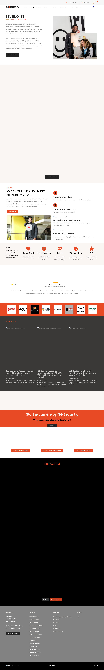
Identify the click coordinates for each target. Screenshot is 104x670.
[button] (12, 55)
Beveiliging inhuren (35, 7)
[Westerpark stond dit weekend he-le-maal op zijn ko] (75, 497)
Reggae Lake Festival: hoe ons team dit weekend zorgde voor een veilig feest (20, 373)
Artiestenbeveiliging (34, 643)
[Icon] (66, 2)
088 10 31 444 (87, 2)
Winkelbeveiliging (34, 619)
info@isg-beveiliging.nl (73, 2)
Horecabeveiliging (34, 631)
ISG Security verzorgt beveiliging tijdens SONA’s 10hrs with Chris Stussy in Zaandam (49, 374)
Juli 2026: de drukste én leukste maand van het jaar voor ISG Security (82, 373)
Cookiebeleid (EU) (58, 631)
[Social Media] (95, 1)
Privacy (55, 625)
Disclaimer (56, 622)
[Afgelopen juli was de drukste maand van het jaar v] (44, 522)
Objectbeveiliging (34, 616)
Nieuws (71, 7)
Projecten (54, 7)
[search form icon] (97, 7)
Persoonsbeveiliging (34, 652)
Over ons (79, 7)
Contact (86, 7)
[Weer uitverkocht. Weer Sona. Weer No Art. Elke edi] (91, 500)
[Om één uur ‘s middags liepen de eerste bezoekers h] (28, 509)
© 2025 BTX (52, 666)
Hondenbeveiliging (34, 649)
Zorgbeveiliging (33, 640)
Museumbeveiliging (34, 637)
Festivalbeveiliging (34, 628)
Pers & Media (56, 628)
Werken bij (63, 7)
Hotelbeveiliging (33, 622)
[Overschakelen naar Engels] (93, 7)
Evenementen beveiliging (36, 625)
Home (25, 7)
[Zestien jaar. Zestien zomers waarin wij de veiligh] (59, 533)
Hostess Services (34, 655)
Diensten (46, 7)
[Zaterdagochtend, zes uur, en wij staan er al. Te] (13, 503)
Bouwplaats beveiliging (35, 634)
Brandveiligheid (33, 646)
